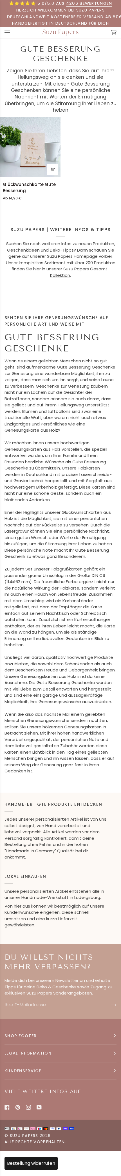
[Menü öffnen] (13, 33)
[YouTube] (39, 1107)
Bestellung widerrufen (31, 1163)
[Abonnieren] (109, 1004)
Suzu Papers (60, 256)
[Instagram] (28, 1107)
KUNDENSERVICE (23, 1071)
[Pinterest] (17, 1107)
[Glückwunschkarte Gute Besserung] (30, 147)
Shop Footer (21, 1036)
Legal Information (28, 1053)
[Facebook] (7, 1107)
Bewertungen (89, 3)
